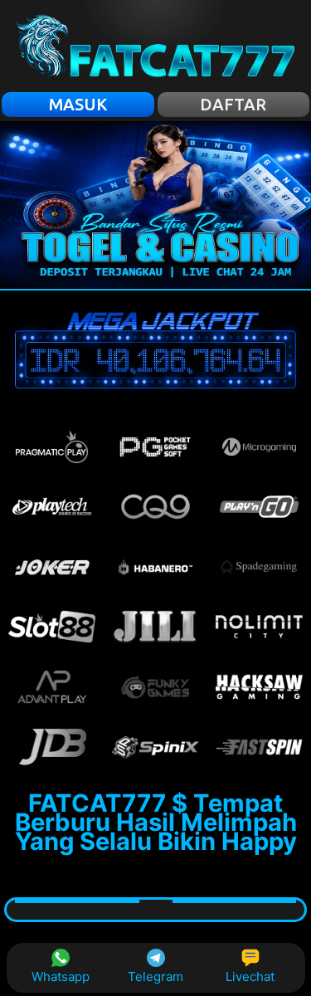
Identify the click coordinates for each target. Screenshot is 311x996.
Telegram (155, 976)
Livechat (250, 976)
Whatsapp (61, 976)
